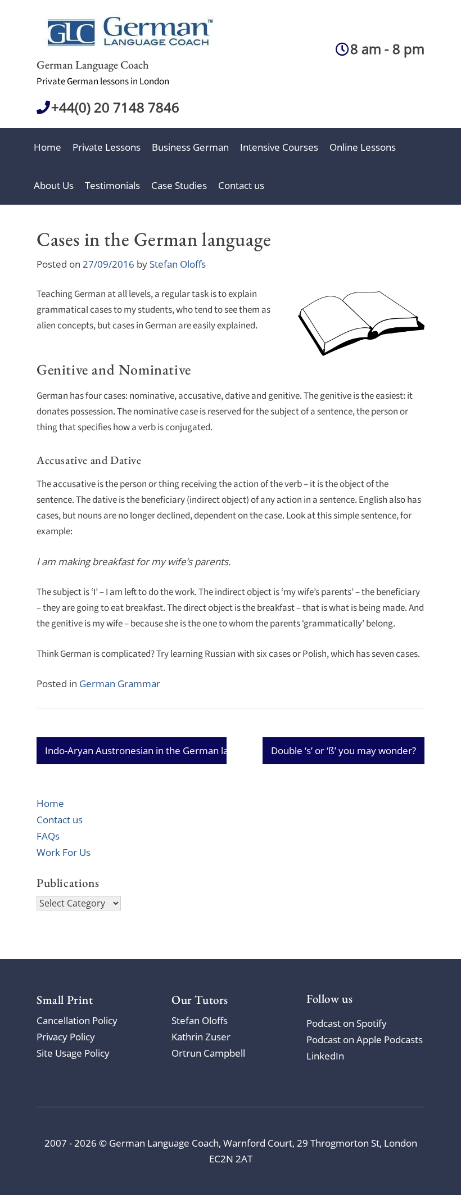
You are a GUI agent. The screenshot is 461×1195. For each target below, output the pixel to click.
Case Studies (179, 185)
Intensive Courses (279, 147)
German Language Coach (93, 64)
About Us (54, 185)
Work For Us (64, 852)
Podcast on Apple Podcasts (364, 1039)
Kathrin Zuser (201, 1036)
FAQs (48, 835)
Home (47, 147)
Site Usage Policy (73, 1053)
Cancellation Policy (77, 1020)
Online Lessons (362, 147)
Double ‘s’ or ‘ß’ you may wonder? (343, 750)
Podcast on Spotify (346, 1023)
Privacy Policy (66, 1036)
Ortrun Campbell (208, 1053)
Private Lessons (107, 147)
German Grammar (119, 683)
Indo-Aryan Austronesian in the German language (152, 750)
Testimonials (112, 185)
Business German (190, 147)
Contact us (241, 185)
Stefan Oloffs (178, 264)
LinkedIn (325, 1055)
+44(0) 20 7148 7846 (115, 107)
